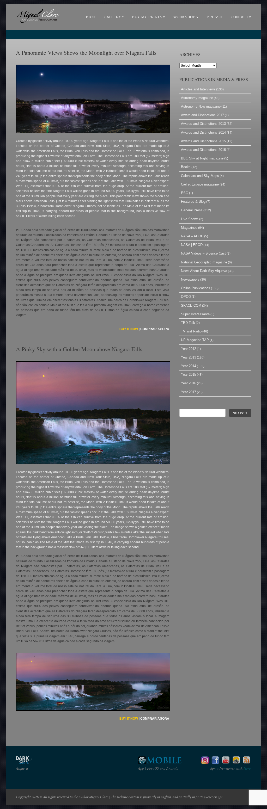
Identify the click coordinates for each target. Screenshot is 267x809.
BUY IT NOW (128, 329)
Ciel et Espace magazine (200, 184)
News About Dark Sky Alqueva (204, 271)
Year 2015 (188, 374)
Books (186, 167)
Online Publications (195, 288)
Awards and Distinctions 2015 (203, 141)
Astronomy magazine (197, 98)
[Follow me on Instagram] (205, 762)
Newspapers (190, 279)
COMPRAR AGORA (154, 329)
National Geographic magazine (204, 262)
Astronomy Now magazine (201, 106)
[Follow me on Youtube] (226, 762)
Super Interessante (195, 314)
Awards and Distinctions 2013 (203, 124)
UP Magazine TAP (195, 340)
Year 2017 (188, 392)
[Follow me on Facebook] (215, 762)
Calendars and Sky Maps (200, 176)
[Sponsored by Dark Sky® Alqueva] (38, 762)
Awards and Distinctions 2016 (203, 150)
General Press (192, 210)
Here (246, 768)
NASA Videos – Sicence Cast (203, 253)
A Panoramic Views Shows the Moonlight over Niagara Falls (86, 52)
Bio (91, 17)
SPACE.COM (191, 305)
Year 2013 (188, 357)
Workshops (185, 17)
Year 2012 (188, 349)
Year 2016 (188, 383)
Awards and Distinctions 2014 (203, 132)
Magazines (189, 228)
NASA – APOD (192, 236)
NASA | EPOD (192, 245)
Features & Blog (193, 201)
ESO (184, 193)
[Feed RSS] (247, 762)
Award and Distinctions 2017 (202, 115)
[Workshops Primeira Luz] (236, 762)
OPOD (186, 297)
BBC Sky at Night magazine (202, 158)
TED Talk (188, 323)
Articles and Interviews (198, 89)
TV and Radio (191, 331)
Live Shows (189, 219)
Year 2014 (188, 366)
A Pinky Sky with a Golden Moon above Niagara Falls (79, 349)
